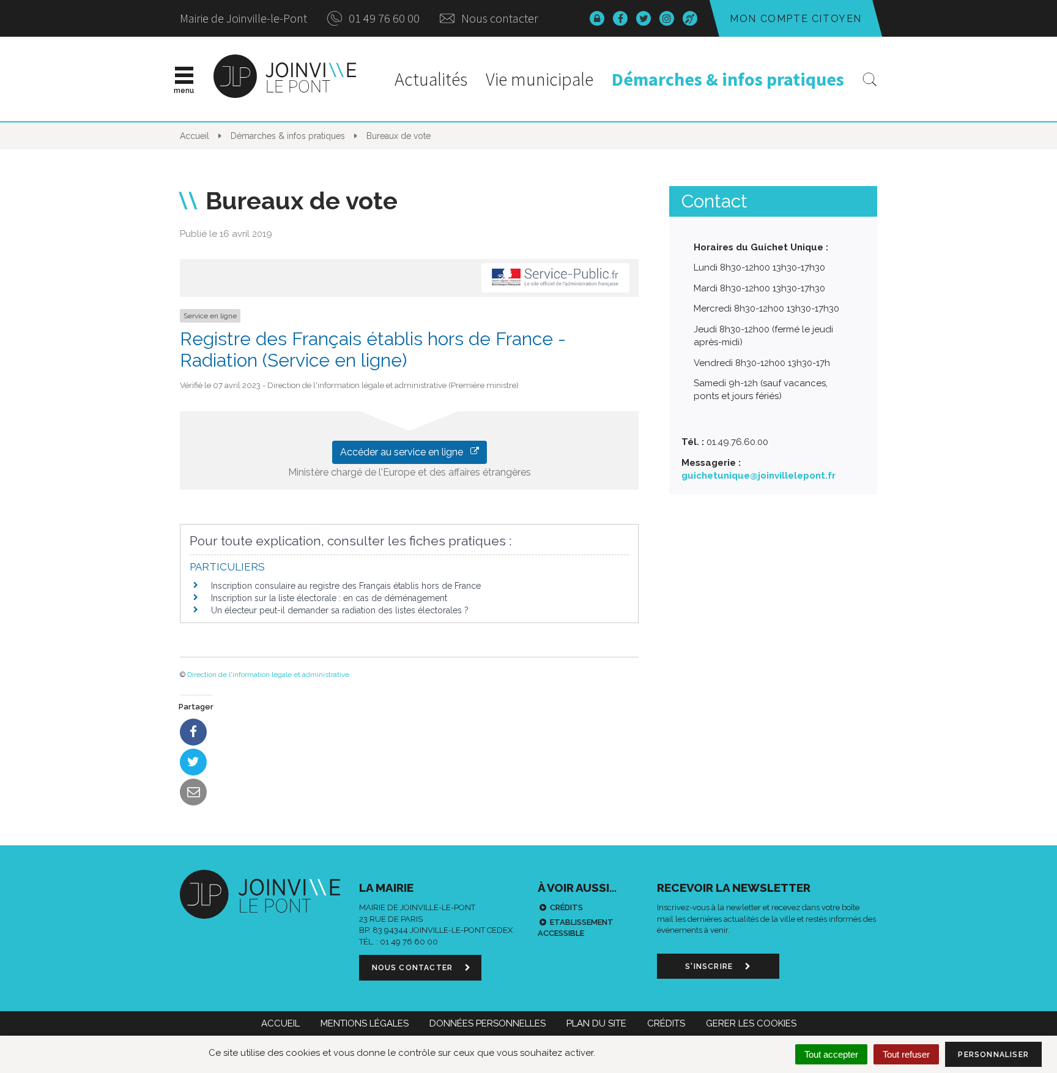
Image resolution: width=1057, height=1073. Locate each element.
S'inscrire (710, 966)
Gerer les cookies (751, 1023)
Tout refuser (906, 1054)
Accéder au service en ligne (405, 452)
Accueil (280, 1023)
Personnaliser (993, 1054)
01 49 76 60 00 (383, 18)
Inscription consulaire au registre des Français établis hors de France (346, 586)
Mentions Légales (365, 1023)
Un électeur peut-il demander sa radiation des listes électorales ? (340, 610)
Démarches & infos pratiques (728, 79)
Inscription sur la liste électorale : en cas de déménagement (329, 598)
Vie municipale (539, 79)
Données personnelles (487, 1023)
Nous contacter (498, 18)
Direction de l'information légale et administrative (268, 674)
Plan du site (596, 1023)
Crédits (566, 907)
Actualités (431, 79)
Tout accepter (831, 1054)
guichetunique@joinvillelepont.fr (758, 475)
